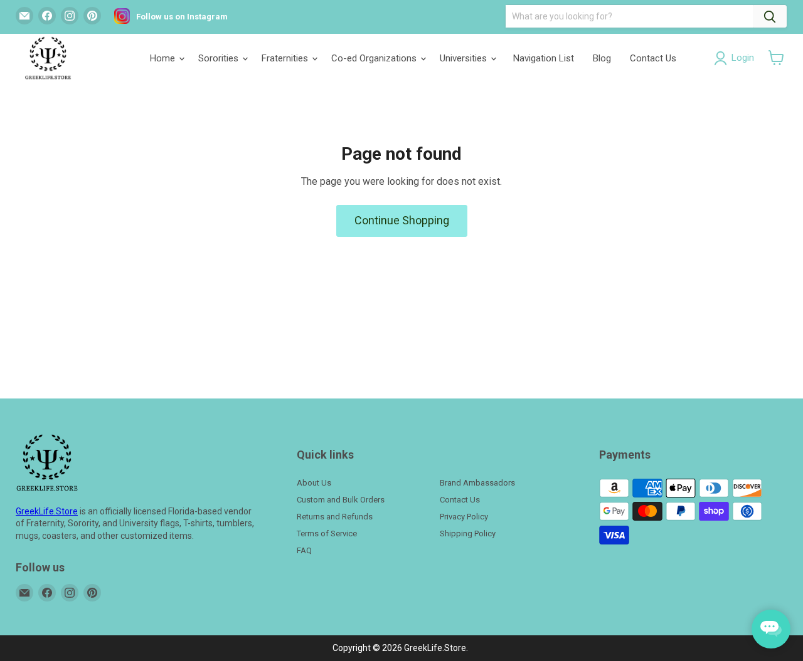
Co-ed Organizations (375, 58)
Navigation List (543, 58)
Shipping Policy (468, 533)
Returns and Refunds (335, 516)
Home (164, 58)
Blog (602, 58)
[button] (776, 57)
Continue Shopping (401, 220)
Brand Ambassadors (477, 482)
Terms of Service (327, 533)
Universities (464, 58)
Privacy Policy (464, 516)
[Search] (770, 16)
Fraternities (286, 58)
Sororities (219, 58)
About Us (314, 482)
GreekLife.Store (47, 511)
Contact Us (653, 58)
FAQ (304, 550)
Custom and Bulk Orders (341, 499)
